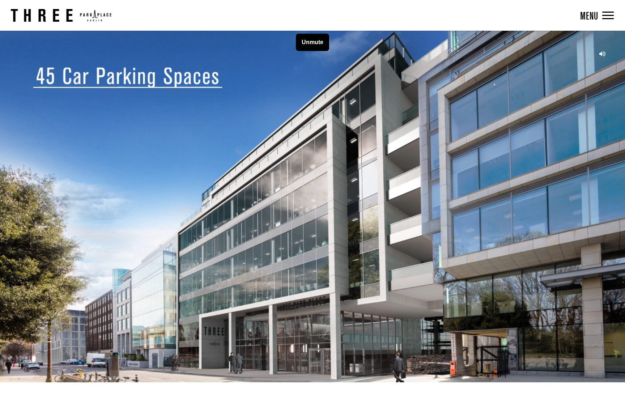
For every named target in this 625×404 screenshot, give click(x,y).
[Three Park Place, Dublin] (61, 15)
